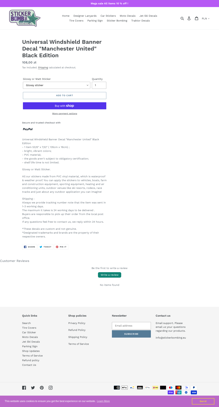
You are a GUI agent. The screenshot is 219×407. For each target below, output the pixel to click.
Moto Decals (30, 337)
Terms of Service (32, 355)
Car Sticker (29, 332)
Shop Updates (31, 350)
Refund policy (30, 360)
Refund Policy (76, 329)
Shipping (43, 67)
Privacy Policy (76, 323)
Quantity (97, 78)
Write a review (109, 274)
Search (26, 323)
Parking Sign (30, 346)
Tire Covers (29, 327)
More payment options (64, 113)
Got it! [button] (203, 401)
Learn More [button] (103, 401)
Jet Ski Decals (31, 341)
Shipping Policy (77, 337)
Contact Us (29, 364)
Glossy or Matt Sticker (37, 78)
